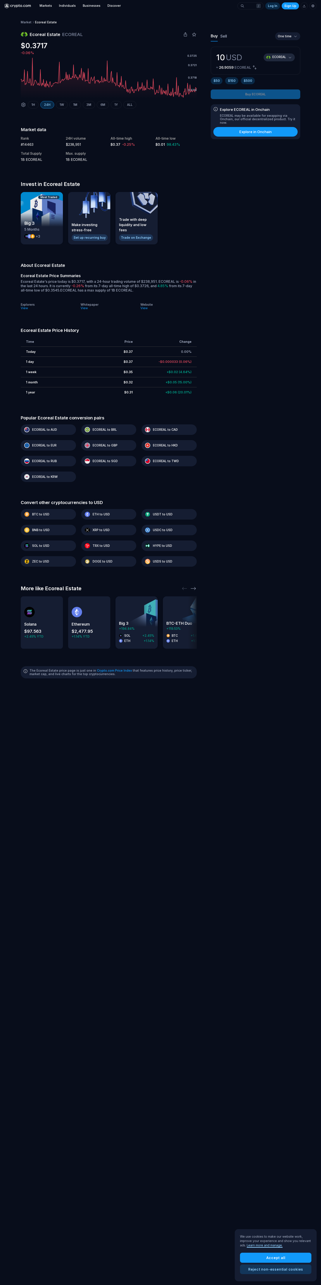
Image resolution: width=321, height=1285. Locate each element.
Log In (272, 6)
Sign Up (290, 6)
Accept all (275, 1258)
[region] (276, 1255)
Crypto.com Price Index (114, 670)
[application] (109, 78)
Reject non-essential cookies (275, 1269)
